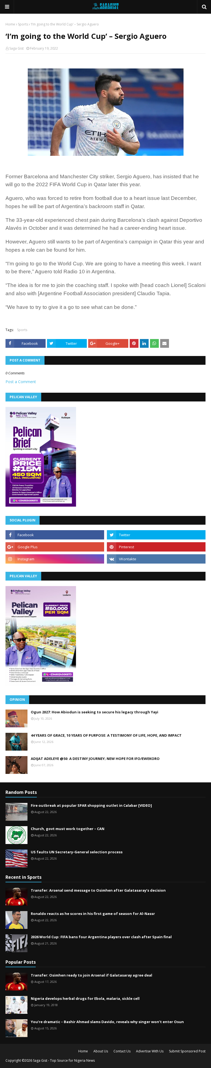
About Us (100, 1051)
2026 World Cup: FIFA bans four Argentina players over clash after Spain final (101, 936)
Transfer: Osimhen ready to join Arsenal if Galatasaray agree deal (91, 975)
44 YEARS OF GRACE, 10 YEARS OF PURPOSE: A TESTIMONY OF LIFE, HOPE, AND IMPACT (106, 735)
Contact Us (122, 1051)
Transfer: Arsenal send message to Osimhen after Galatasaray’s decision (98, 890)
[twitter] (156, 534)
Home (10, 24)
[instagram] (54, 559)
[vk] (156, 559)
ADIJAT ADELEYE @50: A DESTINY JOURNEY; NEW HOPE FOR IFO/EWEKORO (95, 758)
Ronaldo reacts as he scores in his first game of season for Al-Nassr (93, 913)
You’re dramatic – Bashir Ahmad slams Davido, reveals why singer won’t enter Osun (107, 1021)
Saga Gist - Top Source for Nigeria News (64, 1060)
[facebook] (54, 534)
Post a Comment (20, 381)
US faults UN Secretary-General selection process (77, 851)
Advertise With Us (149, 1051)
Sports (23, 24)
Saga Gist (16, 48)
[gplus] (54, 547)
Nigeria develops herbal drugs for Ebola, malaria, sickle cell (85, 998)
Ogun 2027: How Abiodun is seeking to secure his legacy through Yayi (94, 712)
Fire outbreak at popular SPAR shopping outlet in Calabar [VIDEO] (91, 805)
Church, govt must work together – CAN (67, 828)
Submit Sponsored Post (187, 1051)
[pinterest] (156, 547)
